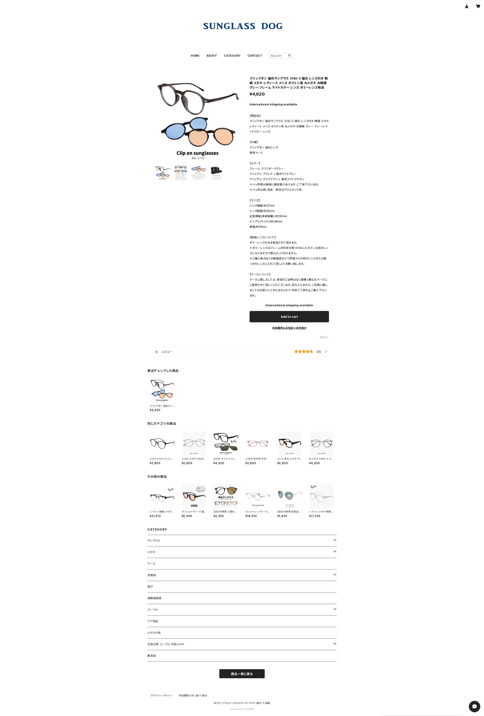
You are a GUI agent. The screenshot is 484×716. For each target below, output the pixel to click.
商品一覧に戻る (242, 674)
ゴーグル (152, 609)
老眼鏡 (151, 575)
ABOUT (211, 55)
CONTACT (254, 55)
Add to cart (289, 317)
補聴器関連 (154, 598)
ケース (151, 563)
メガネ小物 (154, 632)
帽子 (150, 586)
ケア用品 (152, 621)
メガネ (151, 552)
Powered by (238, 709)
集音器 (151, 655)
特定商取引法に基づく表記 (193, 695)
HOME (195, 55)
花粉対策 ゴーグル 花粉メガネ (165, 644)
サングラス (153, 540)
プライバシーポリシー (161, 695)
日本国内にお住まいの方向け (289, 327)
